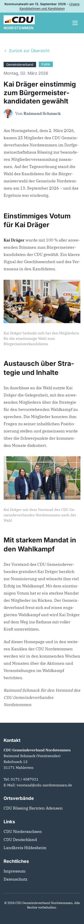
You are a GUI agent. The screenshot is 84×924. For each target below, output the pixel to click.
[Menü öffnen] (75, 23)
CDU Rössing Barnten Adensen (33, 808)
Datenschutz (15, 879)
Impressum (15, 871)
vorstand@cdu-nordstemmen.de (44, 785)
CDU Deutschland (20, 839)
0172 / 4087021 (25, 779)
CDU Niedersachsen (23, 831)
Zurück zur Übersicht (29, 50)
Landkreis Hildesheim (25, 847)
